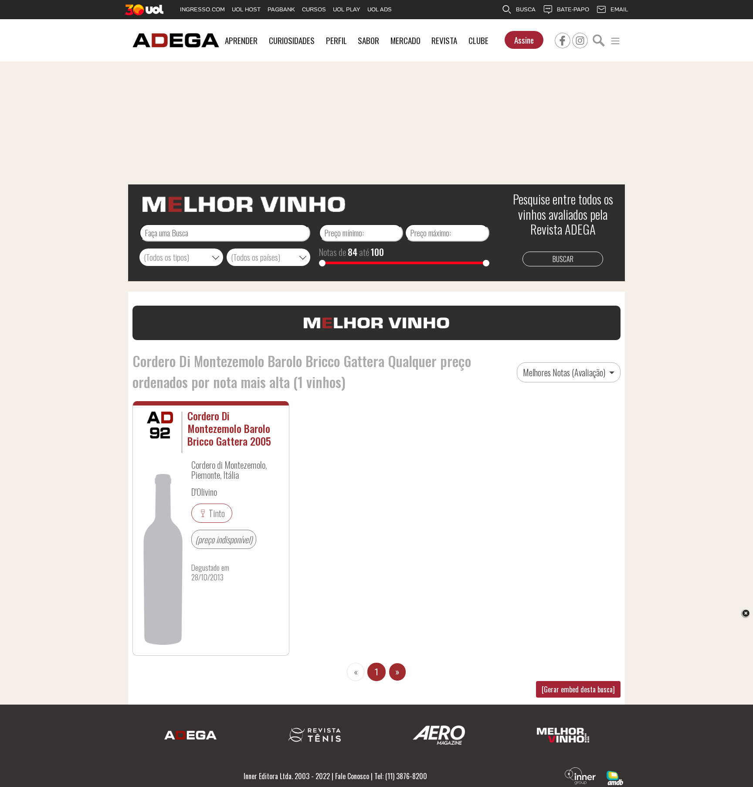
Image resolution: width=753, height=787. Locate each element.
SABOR (368, 40)
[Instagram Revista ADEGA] (580, 39)
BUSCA (526, 9)
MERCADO (405, 40)
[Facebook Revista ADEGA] (562, 39)
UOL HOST (246, 9)
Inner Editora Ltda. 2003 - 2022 (287, 776)
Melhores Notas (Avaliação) (565, 372)
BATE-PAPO (573, 9)
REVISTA (444, 40)
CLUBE (478, 40)
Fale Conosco (352, 776)
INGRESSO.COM (202, 9)
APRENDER (241, 40)
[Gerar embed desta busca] (578, 689)
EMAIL (619, 9)
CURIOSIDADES (292, 40)
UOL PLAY (346, 9)
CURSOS (314, 9)
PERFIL (336, 40)
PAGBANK (281, 9)
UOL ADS (379, 9)
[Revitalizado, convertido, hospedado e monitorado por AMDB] (615, 777)
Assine (524, 40)
